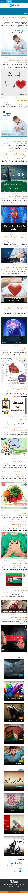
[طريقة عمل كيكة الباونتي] (14, 740)
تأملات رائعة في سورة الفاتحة (18, 461)
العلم (16, 868)
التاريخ (16, 865)
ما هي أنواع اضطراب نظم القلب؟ (18, 60)
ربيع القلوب (24, 513)
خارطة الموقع (18, 886)
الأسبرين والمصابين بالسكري (19, 563)
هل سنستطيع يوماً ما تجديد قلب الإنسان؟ (15, 196)
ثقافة (21, 761)
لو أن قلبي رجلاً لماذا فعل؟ (19, 419)
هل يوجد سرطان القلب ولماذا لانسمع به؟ (15, 267)
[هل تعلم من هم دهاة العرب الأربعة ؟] (14, 787)
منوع (21, 739)
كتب (18, 874)
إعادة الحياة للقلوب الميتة (20, 590)
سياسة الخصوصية (11, 886)
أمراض (8, 865)
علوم (21, 696)
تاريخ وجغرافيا (19, 786)
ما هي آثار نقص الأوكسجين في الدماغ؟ (16, 308)
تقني (21, 674)
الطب (13, 868)
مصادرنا (19, 884)
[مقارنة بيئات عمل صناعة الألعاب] (14, 676)
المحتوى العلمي (16, 863)
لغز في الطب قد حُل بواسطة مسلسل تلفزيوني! (16, 155)
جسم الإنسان (9, 871)
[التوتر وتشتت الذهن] (14, 762)
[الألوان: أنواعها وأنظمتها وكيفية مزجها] (14, 697)
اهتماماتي (2, 1)
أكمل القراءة (9, 27)
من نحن (15, 884)
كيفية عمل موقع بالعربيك (8, 884)
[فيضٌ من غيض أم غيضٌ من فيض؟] (14, 809)
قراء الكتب (12, 865)
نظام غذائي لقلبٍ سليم (20, 474)
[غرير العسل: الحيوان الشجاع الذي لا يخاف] (14, 719)
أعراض (14, 871)
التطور (22, 874)
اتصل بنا (23, 884)
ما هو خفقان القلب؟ (21, 100)
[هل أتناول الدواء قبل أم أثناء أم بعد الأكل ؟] (14, 831)
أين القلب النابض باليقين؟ (20, 389)
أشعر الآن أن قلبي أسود (20, 141)
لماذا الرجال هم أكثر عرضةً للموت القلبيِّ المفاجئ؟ (16, 238)
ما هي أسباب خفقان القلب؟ (19, 430)
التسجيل (13, 1)
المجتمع (21, 868)
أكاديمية (21, 866)
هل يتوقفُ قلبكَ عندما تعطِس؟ (18, 617)
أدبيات (21, 808)
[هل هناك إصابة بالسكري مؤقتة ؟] (14, 852)
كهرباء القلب (23, 348)
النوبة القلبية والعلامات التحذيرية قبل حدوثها (14, 18)
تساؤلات (20, 871)
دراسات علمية (14, 874)
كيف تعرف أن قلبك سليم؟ (19, 524)
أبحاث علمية (8, 874)
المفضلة (8, 1)
